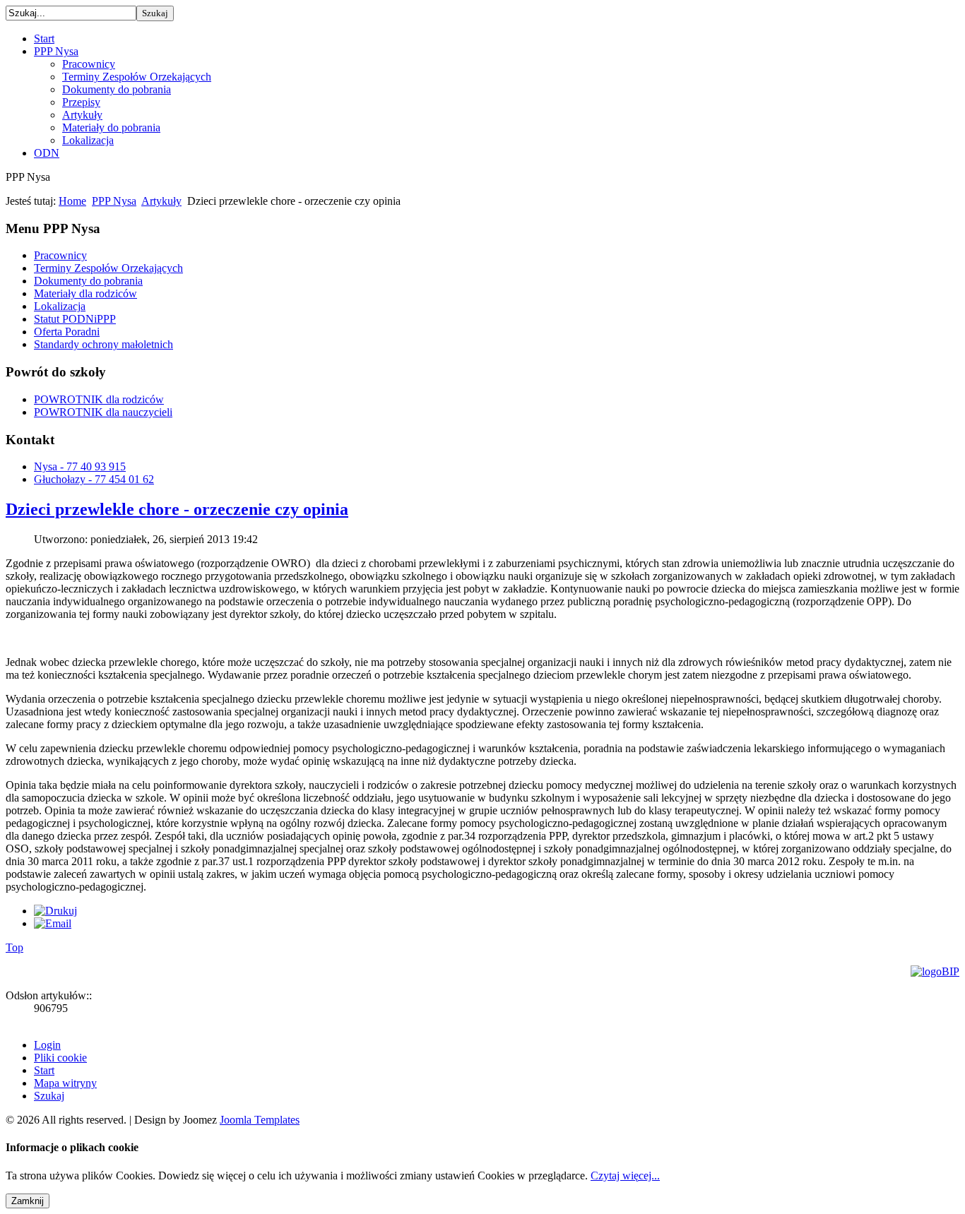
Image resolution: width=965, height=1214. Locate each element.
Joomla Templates (260, 1120)
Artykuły (161, 201)
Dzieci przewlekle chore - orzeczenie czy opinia (177, 509)
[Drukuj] (55, 911)
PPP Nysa (114, 201)
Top (14, 947)
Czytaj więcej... (625, 1176)
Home (72, 201)
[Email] (52, 923)
